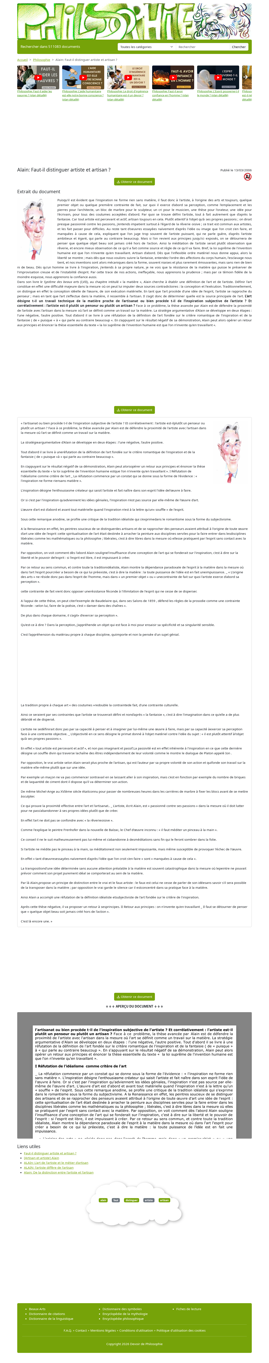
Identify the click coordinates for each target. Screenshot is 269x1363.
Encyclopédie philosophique (123, 1318)
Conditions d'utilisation (136, 1330)
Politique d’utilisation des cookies (181, 1330)
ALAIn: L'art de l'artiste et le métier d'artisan (56, 1163)
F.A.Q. (68, 1330)
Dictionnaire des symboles (122, 1309)
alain (103, 1200)
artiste (149, 1200)
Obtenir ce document (136, 182)
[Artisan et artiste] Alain (41, 1158)
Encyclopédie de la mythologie (125, 1314)
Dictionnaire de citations (47, 1314)
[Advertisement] (134, 134)
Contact (81, 1330)
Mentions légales (103, 1330)
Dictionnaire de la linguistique (51, 1318)
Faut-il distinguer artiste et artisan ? (50, 1153)
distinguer (132, 1200)
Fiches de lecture (188, 1309)
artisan (164, 1200)
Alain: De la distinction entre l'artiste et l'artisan (59, 1172)
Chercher (239, 47)
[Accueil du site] (134, 19)
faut (115, 1200)
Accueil (22, 60)
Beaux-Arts (37, 1309)
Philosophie (41, 60)
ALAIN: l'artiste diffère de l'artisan (49, 1167)
